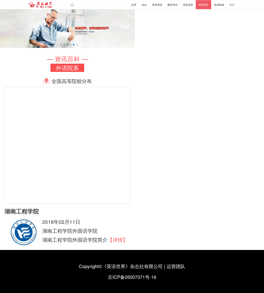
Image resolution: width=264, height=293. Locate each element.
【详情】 (118, 239)
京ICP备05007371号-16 (132, 276)
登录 (231, 4)
